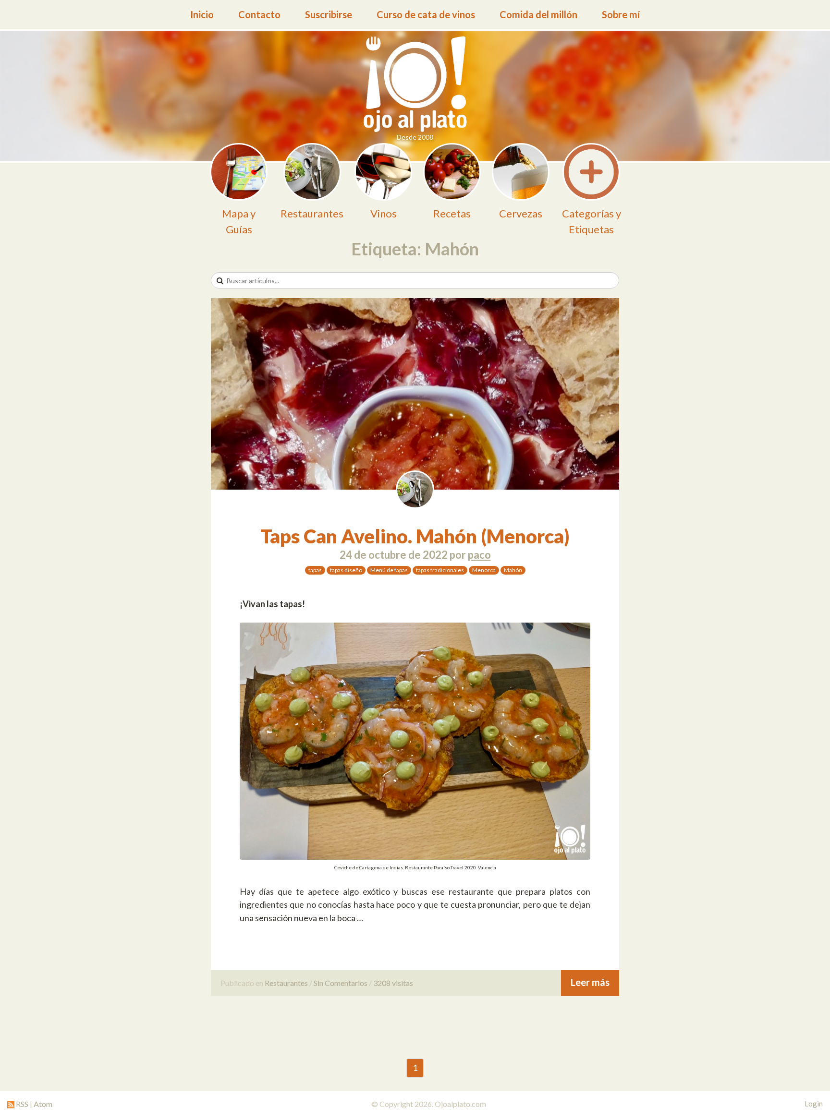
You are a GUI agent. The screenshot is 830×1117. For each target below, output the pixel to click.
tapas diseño (346, 570)
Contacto (259, 14)
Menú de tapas (389, 570)
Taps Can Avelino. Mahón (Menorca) (415, 536)
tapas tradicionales (440, 570)
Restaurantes (286, 982)
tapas (315, 570)
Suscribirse (328, 14)
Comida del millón (538, 14)
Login (814, 1103)
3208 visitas (393, 982)
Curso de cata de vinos (426, 14)
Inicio (202, 14)
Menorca (484, 570)
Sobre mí (621, 14)
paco (479, 554)
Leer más (590, 982)
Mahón (513, 570)
